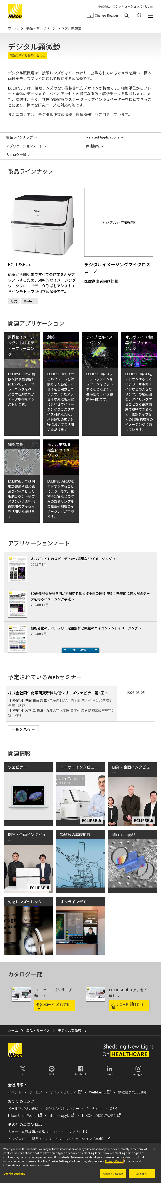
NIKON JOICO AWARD (99, 1115)
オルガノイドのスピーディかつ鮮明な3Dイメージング (71, 558)
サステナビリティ (63, 1092)
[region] (80, 1163)
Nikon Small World (22, 1115)
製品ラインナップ (19, 137)
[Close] (154, 1149)
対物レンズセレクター (62, 1108)
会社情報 (15, 1084)
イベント (14, 1092)
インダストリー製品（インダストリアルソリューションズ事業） (56, 1138)
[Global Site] (138, 15)
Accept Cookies (113, 1174)
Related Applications (102, 137)
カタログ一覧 (16, 154)
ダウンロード (52, 1004)
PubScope (94, 1108)
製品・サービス (38, 27)
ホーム (13, 27)
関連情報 (93, 145)
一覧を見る (21, 729)
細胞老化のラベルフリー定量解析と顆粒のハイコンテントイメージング (84, 627)
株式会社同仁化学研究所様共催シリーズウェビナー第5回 (56, 692)
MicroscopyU (59, 1115)
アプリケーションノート (24, 145)
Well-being (97, 1092)
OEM (113, 1108)
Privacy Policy (114, 1161)
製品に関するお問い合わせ (27, 55)
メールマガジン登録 (23, 1108)
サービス (35, 1092)
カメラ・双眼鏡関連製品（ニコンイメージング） (45, 1131)
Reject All (141, 1174)
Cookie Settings (14, 1173)
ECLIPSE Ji (17, 88)
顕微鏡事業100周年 (132, 1092)
